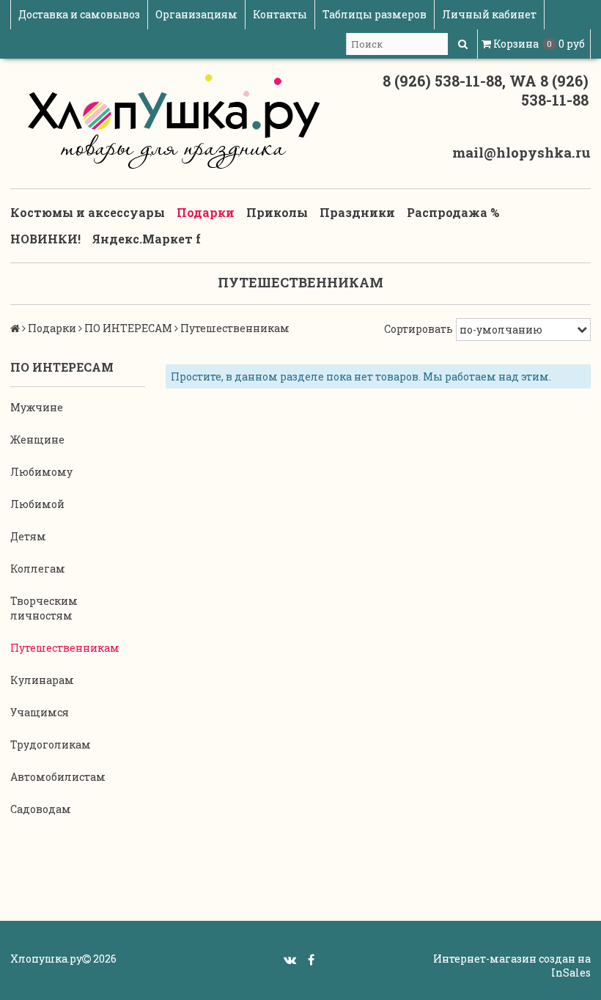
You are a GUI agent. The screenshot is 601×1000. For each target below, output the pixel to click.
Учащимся (39, 712)
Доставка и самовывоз (79, 14)
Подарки (206, 212)
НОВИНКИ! (45, 238)
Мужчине (36, 407)
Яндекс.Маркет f (146, 238)
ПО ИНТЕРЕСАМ (128, 328)
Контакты (280, 14)
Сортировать (418, 329)
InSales (571, 972)
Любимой (37, 504)
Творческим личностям (44, 608)
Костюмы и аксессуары (87, 212)
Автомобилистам (58, 777)
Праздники (357, 212)
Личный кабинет (489, 14)
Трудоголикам (50, 744)
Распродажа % (453, 212)
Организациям (196, 14)
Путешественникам (64, 648)
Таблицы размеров (374, 14)
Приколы (277, 212)
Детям (28, 536)
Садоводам (40, 809)
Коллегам (37, 569)
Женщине (37, 439)
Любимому (41, 472)
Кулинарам (42, 680)
